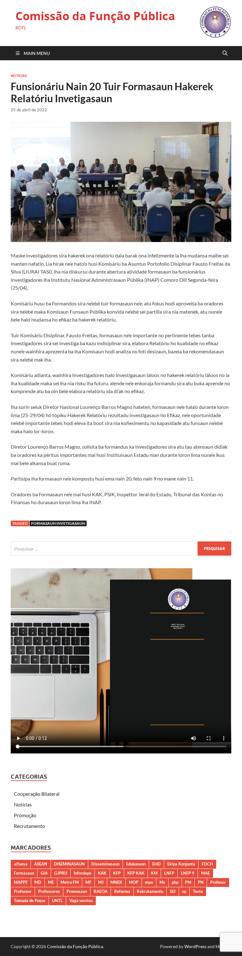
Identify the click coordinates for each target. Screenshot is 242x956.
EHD (156, 863)
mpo (149, 882)
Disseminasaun (105, 863)
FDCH (207, 863)
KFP (117, 873)
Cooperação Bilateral (37, 794)
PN (201, 882)
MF (88, 882)
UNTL (57, 900)
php (175, 882)
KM (154, 873)
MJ (101, 882)
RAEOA (100, 891)
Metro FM (69, 882)
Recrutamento (29, 826)
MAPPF (21, 882)
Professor (23, 891)
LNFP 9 (187, 873)
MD (37, 882)
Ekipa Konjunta (181, 863)
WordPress (195, 946)
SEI (173, 891)
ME (51, 882)
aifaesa (20, 863)
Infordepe (82, 873)
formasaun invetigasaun (58, 523)
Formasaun (24, 873)
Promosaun (76, 891)
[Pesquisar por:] (121, 548)
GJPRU (60, 873)
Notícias (19, 76)
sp (184, 891)
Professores (49, 891)
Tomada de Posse (29, 900)
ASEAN (40, 863)
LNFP (169, 873)
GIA (44, 873)
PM (188, 882)
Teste (198, 891)
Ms (162, 882)
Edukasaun (136, 863)
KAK (102, 873)
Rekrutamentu (150, 891)
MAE (205, 873)
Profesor (218, 882)
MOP (133, 882)
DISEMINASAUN (69, 863)
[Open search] (225, 53)
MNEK (116, 882)
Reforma (122, 891)
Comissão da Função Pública (95, 16)
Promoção (25, 815)
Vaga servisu (81, 900)
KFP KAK (135, 873)
